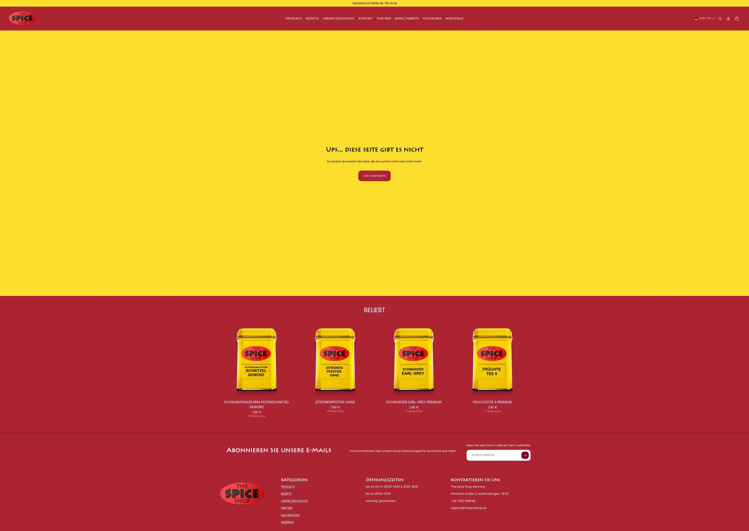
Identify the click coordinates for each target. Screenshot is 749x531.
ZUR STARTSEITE (374, 175)
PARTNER (286, 508)
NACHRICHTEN (290, 515)
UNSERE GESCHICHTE (294, 501)
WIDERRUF (287, 522)
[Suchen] (720, 18)
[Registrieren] (525, 455)
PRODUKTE (288, 487)
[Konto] (728, 18)
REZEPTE (286, 494)
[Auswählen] (288, 392)
